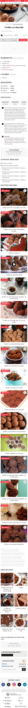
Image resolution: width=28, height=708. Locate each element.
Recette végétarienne (17, 554)
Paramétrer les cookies (16, 690)
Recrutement (22, 689)
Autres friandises (19, 3)
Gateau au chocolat (7, 176)
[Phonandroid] (20, 706)
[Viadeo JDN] (20, 703)
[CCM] (7, 698)
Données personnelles (6, 690)
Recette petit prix (19, 561)
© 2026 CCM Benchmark (21, 691)
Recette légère (17, 557)
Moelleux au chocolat (8, 180)
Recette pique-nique (7, 561)
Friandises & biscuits (8, 3)
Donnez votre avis (18, 24)
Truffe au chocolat (7, 163)
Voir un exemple (22, 664)
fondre (8, 138)
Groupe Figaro (12, 691)
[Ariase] (7, 706)
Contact (13, 689)
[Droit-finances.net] (20, 701)
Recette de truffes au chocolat (10, 165)
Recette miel (5, 550)
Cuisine (5, 664)
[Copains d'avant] (7, 703)
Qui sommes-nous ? (7, 689)
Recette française (6, 565)
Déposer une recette (7, 655)
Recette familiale (6, 557)
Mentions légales (5, 691)
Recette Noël (14, 550)
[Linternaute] (7, 700)
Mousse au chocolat (7, 168)
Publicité (17, 689)
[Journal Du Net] (20, 698)
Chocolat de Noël (18, 565)
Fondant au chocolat (7, 172)
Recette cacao (5, 554)
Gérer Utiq (24, 690)
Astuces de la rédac (8, 666)
